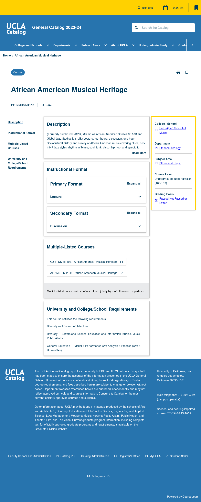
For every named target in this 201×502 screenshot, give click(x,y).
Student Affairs (179, 456)
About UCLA (119, 45)
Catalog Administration (95, 456)
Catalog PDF (68, 456)
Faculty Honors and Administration (29, 456)
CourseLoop (190, 496)
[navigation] (86, 262)
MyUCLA (155, 456)
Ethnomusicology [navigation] (170, 148)
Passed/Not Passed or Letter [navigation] (173, 200)
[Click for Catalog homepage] (16, 29)
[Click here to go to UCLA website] (15, 375)
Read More (139, 153)
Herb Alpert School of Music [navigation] (172, 130)
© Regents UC (101, 476)
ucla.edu (147, 8)
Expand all (134, 183)
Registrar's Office (129, 456)
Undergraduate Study (153, 45)
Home (7, 55)
